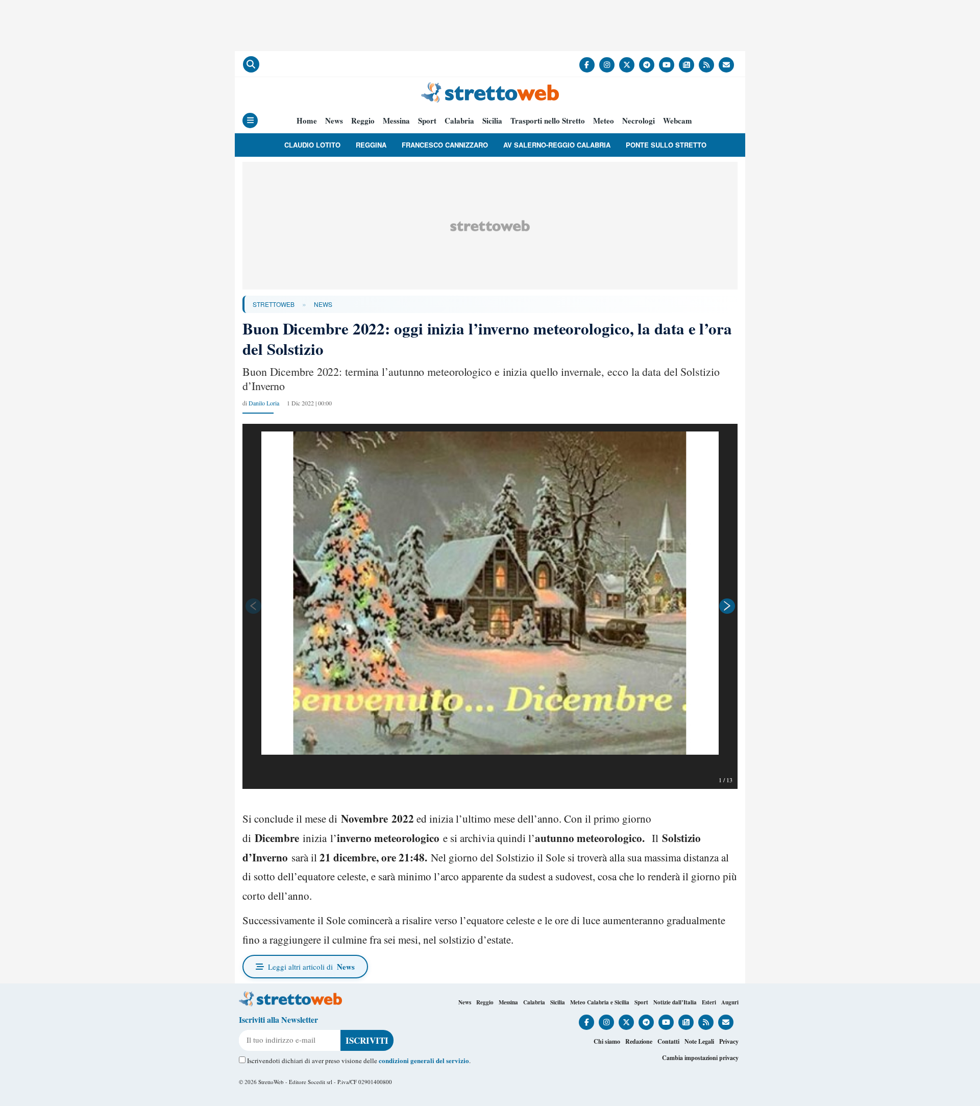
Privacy (729, 1041)
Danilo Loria (264, 403)
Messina (396, 120)
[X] (626, 65)
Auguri (730, 1002)
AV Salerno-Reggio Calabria (556, 145)
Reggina (371, 145)
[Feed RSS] (706, 65)
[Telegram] (646, 65)
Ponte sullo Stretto (666, 145)
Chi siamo (607, 1041)
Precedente (252, 606)
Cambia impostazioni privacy (700, 1057)
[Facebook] (587, 65)
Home (307, 120)
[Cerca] (251, 64)
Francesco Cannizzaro (445, 145)
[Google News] (686, 65)
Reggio (363, 120)
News (334, 120)
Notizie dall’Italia (675, 1002)
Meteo (603, 120)
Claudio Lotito (312, 145)
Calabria (459, 120)
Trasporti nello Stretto (547, 120)
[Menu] (250, 120)
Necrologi (638, 120)
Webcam (677, 120)
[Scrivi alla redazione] (726, 65)
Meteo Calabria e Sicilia (599, 1002)
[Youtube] (666, 65)
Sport (427, 120)
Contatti (668, 1041)
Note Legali (699, 1041)
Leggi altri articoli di (311, 966)
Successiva (727, 606)
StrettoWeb (274, 304)
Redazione (638, 1041)
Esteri (709, 1002)
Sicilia (492, 120)
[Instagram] (607, 65)
